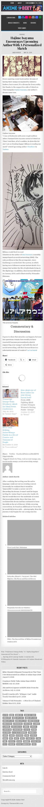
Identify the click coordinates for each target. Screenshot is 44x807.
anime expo (6, 718)
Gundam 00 (32, 732)
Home (12, 3)
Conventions (11, 17)
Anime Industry (33, 721)
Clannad (36, 724)
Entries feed (7, 772)
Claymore (6, 727)
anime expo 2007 (17, 718)
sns (39, 459)
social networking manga (28, 461)
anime (12, 715)
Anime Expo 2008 (30, 718)
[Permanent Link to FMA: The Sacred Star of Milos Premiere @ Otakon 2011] (24, 637)
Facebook (20, 454)
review (19, 741)
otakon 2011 (30, 738)
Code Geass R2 (16, 727)
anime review (7, 724)
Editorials (6, 732)
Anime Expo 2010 (8, 721)
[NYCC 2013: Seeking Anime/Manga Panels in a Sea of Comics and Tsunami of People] (10, 421)
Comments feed (9, 776)
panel (5, 741)
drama (34, 729)
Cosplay (27, 729)
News (25, 23)
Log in (5, 768)
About (20, 3)
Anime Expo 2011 (21, 721)
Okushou (30, 147)
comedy (26, 727)
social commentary (23, 744)
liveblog (33, 735)
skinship (12, 744)
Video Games (22, 28)
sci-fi (5, 744)
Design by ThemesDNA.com (12, 803)
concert (34, 727)
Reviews (33, 23)
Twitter (6, 149)
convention (7, 729)
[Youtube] (29, 17)
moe (11, 738)
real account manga (29, 459)
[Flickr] (26, 17)
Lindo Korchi (16, 52)
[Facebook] (23, 17)
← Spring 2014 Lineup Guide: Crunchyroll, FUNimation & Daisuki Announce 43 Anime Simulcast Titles (21, 659)
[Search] (33, 17)
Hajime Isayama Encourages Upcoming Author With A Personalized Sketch (22, 43)
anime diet (19, 715)
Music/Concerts (13, 23)
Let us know (32, 350)
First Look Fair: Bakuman (17, 547)
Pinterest (27, 454)
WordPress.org (9, 780)
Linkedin (9, 456)
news (22, 738)
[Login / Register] (40, 17)
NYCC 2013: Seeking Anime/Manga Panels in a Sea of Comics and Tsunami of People (10, 435)
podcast (12, 741)
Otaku (38, 738)
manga (5, 738)
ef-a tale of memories (19, 732)
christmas (28, 724)
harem (5, 735)
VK (38, 454)
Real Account (27, 255)
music (16, 738)
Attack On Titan (15, 459)
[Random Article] (36, 17)
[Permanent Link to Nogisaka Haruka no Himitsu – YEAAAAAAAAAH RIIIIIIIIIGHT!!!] (24, 605)
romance (26, 741)
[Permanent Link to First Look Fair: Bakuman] (24, 545)
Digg (4, 456)
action (5, 715)
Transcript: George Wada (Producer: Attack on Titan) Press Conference (10, 404)
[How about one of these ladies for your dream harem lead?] (30, 402)
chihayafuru (18, 724)
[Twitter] (19, 17)
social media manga (10, 461)
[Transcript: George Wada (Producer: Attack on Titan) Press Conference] (10, 393)
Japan (26, 735)
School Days (36, 741)
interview (19, 735)
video (34, 744)
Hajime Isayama (20, 90)
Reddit (34, 454)
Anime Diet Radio (30, 715)
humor (12, 735)
